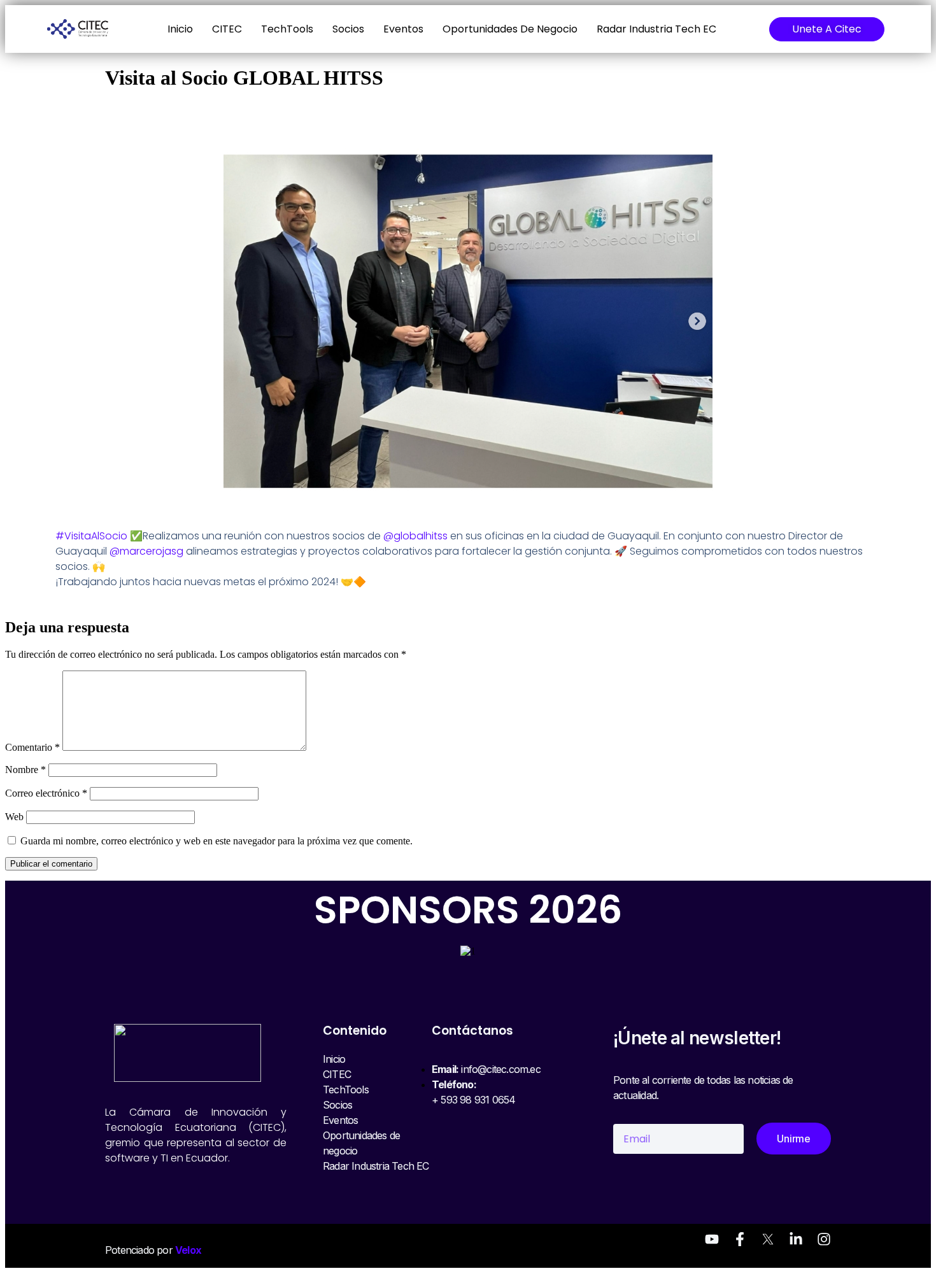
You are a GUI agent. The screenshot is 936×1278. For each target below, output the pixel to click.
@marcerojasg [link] (146, 551)
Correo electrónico (46, 793)
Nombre (25, 769)
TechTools (287, 29)
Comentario (32, 747)
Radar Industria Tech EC (656, 29)
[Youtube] (712, 1239)
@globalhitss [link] (415, 536)
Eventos (403, 29)
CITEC (227, 29)
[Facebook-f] (740, 1239)
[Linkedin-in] (796, 1239)
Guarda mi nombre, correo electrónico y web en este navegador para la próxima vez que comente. (216, 840)
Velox (188, 1250)
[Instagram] (824, 1239)
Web (14, 816)
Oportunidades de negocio (510, 29)
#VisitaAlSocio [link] (91, 536)
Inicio (180, 29)
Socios (348, 29)
